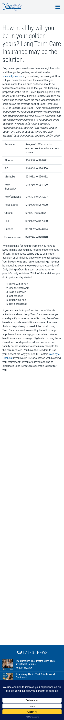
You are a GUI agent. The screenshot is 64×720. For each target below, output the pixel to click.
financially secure (12, 76)
